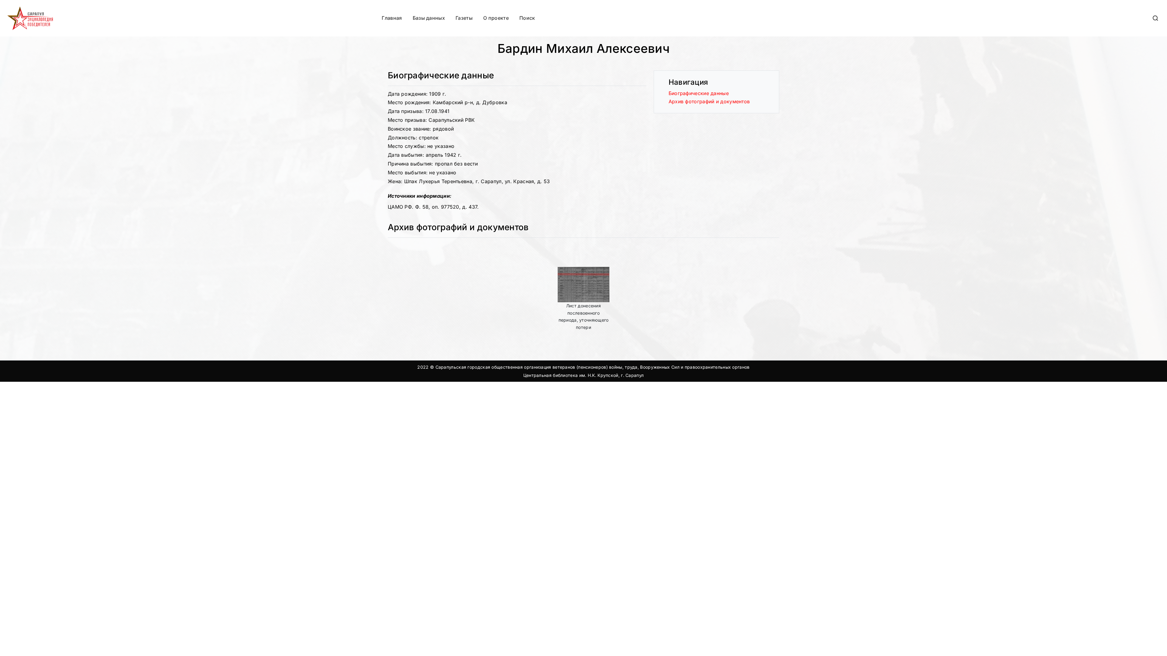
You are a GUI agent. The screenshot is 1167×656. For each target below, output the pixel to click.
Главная (392, 18)
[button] (1156, 18)
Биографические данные (699, 93)
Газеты (464, 18)
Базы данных (429, 18)
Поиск (527, 18)
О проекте (496, 18)
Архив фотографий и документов (709, 101)
